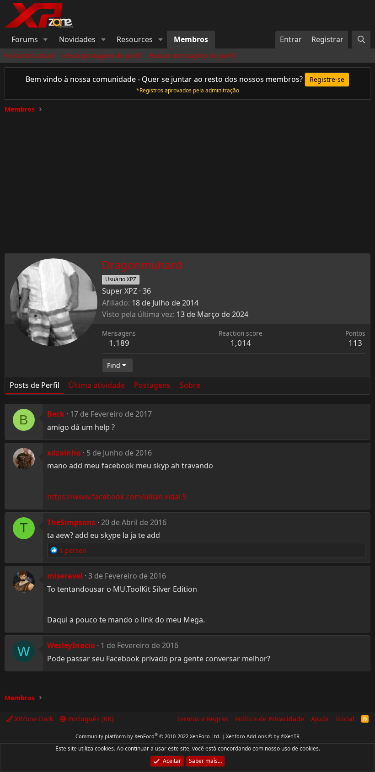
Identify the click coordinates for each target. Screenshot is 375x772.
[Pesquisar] (361, 39)
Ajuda (320, 718)
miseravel (65, 576)
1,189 (119, 343)
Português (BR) (89, 718)
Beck (55, 414)
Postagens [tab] (152, 385)
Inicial (345, 718)
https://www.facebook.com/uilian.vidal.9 (117, 497)
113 (355, 343)
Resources (135, 39)
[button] (45, 39)
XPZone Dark (33, 718)
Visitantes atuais (30, 55)
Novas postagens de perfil (102, 55)
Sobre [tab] (190, 385)
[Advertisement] (187, 180)
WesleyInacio (71, 645)
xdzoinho (64, 453)
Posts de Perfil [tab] (34, 385)
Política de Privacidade (269, 718)
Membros (191, 39)
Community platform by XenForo (147, 736)
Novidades (77, 39)
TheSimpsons (71, 522)
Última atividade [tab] (97, 385)
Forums (24, 39)
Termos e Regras (202, 718)
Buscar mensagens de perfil (193, 55)
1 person (72, 550)
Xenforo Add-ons (263, 736)
